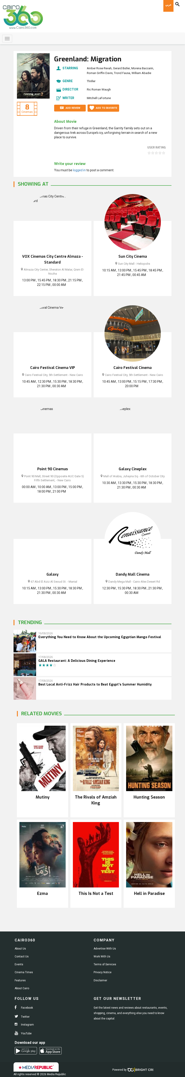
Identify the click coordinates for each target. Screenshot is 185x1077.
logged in (79, 170)
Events (19, 964)
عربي (168, 4)
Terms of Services (105, 964)
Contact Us (22, 956)
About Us (20, 948)
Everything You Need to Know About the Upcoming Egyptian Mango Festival (99, 637)
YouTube (26, 1033)
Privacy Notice (102, 972)
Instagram (27, 1024)
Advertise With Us (105, 948)
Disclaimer (100, 980)
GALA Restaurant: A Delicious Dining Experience (76, 661)
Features (20, 980)
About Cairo (22, 988)
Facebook (26, 1007)
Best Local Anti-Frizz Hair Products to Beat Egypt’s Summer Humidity (95, 684)
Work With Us (102, 956)
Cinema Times (24, 972)
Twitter (25, 1016)
